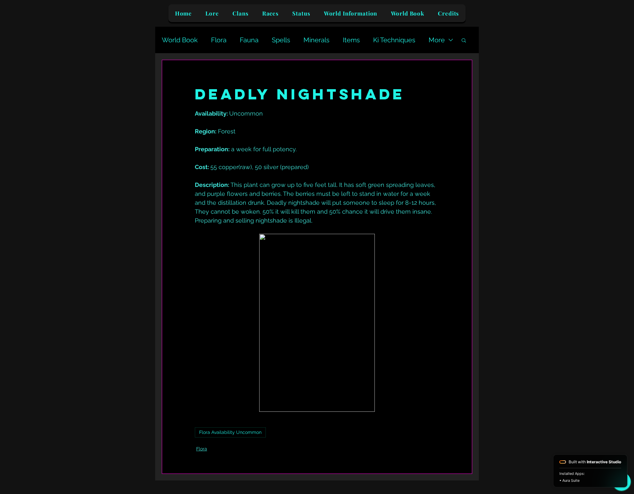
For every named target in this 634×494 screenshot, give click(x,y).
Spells (281, 40)
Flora (219, 40)
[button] (464, 40)
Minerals (316, 40)
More (437, 40)
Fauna (249, 40)
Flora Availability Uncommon (230, 432)
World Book (180, 40)
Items (351, 40)
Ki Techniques (394, 40)
